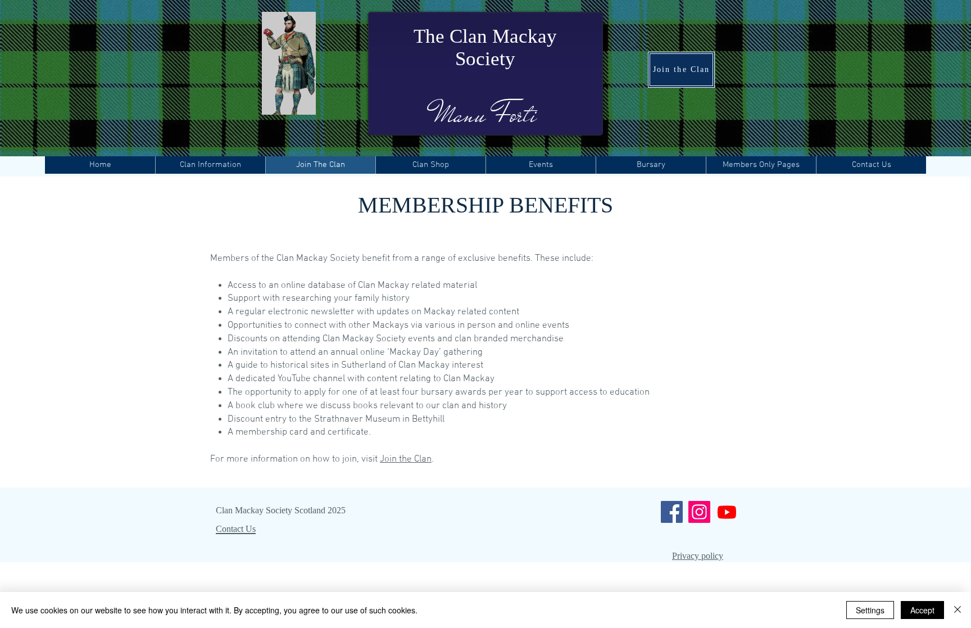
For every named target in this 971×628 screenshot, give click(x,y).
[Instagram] (699, 512)
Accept (922, 610)
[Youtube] (727, 512)
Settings (870, 610)
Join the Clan (406, 459)
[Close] (957, 610)
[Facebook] (672, 512)
